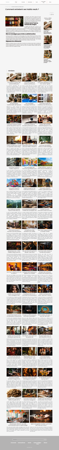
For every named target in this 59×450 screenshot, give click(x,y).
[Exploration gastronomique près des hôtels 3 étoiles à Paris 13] (29, 139)
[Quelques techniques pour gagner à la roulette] (29, 266)
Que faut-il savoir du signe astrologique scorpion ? (29, 378)
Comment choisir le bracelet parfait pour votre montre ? (29, 126)
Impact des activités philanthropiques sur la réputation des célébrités (45, 126)
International (30, 2)
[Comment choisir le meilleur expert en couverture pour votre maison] (14, 161)
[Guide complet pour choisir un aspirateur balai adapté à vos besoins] (14, 139)
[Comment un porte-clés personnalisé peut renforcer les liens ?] (48, 25)
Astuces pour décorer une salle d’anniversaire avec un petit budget (17, 424)
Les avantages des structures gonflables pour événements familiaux (29, 169)
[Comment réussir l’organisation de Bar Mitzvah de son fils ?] (45, 351)
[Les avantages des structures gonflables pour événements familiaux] (29, 161)
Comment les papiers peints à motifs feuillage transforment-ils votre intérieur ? (45, 147)
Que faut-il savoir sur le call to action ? (14, 272)
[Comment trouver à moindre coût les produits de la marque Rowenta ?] (14, 224)
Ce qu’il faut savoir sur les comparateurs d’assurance (14, 315)
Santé (37, 2)
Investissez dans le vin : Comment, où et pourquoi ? (29, 294)
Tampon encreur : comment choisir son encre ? (45, 210)
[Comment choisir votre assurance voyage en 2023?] (29, 393)
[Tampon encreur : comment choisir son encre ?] (45, 203)
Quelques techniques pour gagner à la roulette (29, 272)
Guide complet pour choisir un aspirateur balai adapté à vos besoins (14, 147)
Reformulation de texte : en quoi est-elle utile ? (45, 315)
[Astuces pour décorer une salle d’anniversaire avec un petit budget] (18, 416)
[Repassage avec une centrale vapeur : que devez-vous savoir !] (29, 351)
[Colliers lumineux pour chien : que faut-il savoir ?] (45, 288)
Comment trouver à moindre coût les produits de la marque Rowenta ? (14, 231)
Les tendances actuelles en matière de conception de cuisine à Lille (29, 210)
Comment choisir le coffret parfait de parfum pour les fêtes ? (14, 126)
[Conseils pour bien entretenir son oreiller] (29, 224)
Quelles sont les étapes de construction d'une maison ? (45, 400)
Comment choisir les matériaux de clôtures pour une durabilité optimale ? (45, 105)
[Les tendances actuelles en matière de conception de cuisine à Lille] (29, 203)
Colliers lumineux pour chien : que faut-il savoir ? (45, 294)
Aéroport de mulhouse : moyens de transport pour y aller (45, 273)
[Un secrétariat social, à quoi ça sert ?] (45, 372)
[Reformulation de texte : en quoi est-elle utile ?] (45, 309)
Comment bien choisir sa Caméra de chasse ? (45, 251)
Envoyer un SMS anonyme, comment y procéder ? (29, 315)
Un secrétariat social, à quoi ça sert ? (45, 378)
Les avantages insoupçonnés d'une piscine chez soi (29, 105)
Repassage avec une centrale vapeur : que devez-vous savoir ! (29, 358)
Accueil (6, 6)
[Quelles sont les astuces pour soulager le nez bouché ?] (14, 288)
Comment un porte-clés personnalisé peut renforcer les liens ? (48, 32)
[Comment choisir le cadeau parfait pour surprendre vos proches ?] (48, 39)
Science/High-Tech (43, 2)
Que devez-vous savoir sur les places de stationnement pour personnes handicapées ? (29, 337)
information (27, 29)
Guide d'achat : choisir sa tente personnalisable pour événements (45, 169)
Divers (50, 2)
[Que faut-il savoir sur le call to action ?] (14, 266)
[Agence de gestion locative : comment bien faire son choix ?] (41, 416)
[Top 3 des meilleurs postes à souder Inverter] (45, 224)
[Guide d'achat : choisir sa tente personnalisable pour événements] (45, 161)
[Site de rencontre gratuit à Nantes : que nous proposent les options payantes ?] (29, 245)
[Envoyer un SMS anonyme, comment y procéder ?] (29, 309)
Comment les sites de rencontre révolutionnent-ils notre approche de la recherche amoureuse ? (14, 358)
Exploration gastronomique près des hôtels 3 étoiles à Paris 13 (29, 147)
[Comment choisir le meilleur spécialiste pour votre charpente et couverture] (45, 182)
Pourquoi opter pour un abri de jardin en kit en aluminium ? (45, 337)
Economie (23, 2)
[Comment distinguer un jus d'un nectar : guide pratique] (48, 54)
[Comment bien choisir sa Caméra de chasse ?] (45, 245)
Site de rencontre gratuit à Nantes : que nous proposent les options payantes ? (29, 253)
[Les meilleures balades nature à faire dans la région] (14, 203)
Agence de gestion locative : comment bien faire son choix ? (41, 424)
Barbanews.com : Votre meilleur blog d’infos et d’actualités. (14, 252)
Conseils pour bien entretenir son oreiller (29, 230)
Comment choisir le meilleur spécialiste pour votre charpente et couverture (45, 190)
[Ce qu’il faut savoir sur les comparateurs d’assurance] (14, 309)
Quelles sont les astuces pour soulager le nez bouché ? (14, 295)
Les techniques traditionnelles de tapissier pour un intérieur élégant (14, 105)
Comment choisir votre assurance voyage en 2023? (29, 400)
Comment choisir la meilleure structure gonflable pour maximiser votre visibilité (14, 190)
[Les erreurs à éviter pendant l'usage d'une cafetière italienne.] (14, 372)
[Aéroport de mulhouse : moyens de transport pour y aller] (45, 266)
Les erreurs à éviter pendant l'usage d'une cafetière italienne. (14, 379)
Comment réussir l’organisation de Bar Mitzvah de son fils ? (45, 358)
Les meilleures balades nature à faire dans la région (14, 210)
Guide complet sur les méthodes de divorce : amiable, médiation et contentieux (29, 190)
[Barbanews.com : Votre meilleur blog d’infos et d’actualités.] (14, 245)
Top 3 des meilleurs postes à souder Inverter (45, 230)
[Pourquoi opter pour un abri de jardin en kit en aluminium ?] (45, 330)
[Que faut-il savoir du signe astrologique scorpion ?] (29, 372)
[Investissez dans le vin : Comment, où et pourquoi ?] (29, 288)
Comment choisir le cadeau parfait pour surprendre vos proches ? (48, 46)
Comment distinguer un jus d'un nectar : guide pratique (47, 61)
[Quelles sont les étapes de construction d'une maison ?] (45, 393)
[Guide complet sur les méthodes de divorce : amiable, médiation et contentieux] (29, 182)
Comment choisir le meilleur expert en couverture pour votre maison (14, 169)
